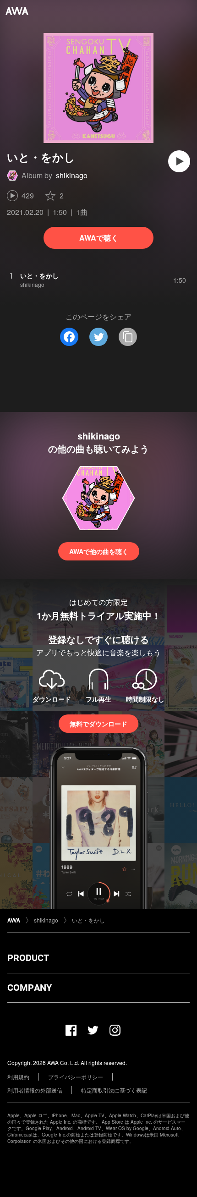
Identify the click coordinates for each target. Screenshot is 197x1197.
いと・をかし (88, 920)
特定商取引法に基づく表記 (114, 1090)
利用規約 (18, 1077)
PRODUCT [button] (28, 957)
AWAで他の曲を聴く (98, 551)
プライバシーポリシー (75, 1077)
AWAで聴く (98, 237)
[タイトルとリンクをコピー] (128, 337)
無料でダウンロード (98, 723)
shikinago (72, 175)
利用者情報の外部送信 (34, 1090)
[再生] (179, 161)
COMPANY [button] (29, 987)
